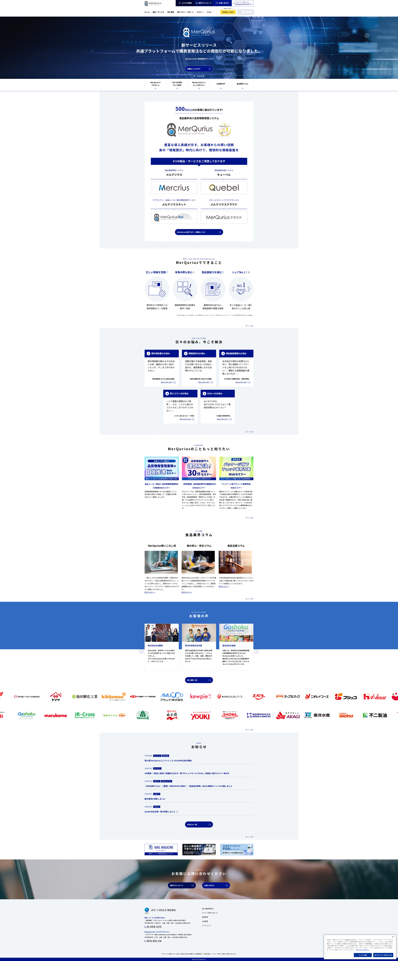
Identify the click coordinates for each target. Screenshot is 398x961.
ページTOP (250, 326)
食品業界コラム (242, 83)
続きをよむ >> (150, 592)
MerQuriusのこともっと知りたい (199, 83)
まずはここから (228, 12)
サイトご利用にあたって (210, 913)
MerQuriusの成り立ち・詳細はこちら (191, 232)
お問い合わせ (223, 3)
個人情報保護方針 (208, 909)
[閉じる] (393, 937)
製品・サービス (158, 12)
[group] (162, 647)
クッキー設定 (363, 955)
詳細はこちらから (193, 65)
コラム (209, 12)
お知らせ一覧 (192, 824)
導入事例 (170, 12)
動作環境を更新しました (155, 798)
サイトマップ (206, 925)
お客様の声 (221, 83)
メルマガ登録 (186, 3)
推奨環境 (205, 917)
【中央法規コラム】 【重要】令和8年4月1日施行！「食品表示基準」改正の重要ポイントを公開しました (188, 786)
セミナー (200, 12)
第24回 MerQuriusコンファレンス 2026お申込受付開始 (168, 760)
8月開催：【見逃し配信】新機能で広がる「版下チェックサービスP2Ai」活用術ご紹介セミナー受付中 (187, 773)
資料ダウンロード (205, 3)
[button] (194, 76)
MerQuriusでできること (155, 83)
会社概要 (205, 921)
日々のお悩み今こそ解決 (177, 83)
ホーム (147, 12)
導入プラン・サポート (185, 12)
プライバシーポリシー (362, 950)
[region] (360, 947)
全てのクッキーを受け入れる (383, 955)
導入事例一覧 (192, 680)
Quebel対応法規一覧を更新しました (160, 811)
